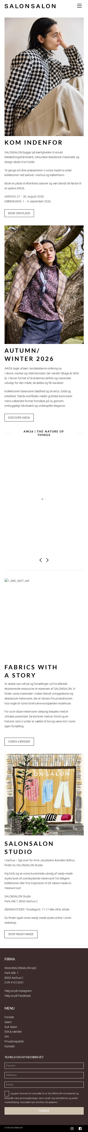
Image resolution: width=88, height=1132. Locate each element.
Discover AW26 (19, 417)
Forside (9, 1017)
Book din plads (19, 213)
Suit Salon (11, 1027)
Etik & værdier (13, 1031)
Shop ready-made (21, 934)
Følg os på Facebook (18, 995)
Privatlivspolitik (14, 1041)
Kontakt (10, 1046)
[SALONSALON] (30, 5)
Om (7, 1036)
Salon (8, 1022)
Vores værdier (19, 741)
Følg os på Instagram (18, 990)
